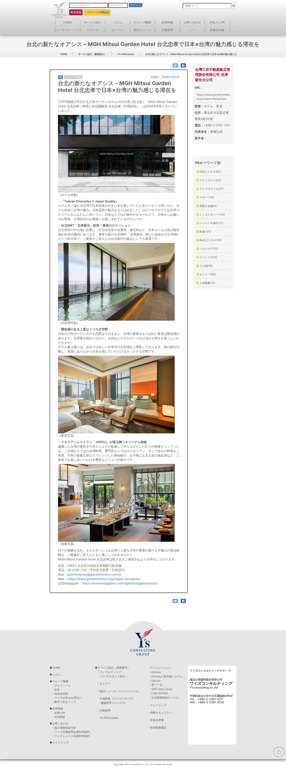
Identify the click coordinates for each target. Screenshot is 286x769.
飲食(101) (205, 231)
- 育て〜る (155, 684)
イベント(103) (208, 257)
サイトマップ (60, 742)
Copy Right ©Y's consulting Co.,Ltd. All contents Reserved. (143, 764)
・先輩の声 (58, 712)
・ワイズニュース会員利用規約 (71, 736)
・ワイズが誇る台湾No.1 (67, 697)
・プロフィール (61, 685)
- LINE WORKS (158, 693)
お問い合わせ (192, 22)
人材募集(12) (207, 282)
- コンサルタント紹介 (112, 676)
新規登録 (75, 12)
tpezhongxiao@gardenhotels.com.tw (94, 574)
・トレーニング (157, 705)
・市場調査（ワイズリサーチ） (116, 698)
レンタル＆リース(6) (212, 214)
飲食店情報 (217, 30)
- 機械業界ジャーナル (112, 702)
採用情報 (167, 22)
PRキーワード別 (207, 163)
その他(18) (206, 265)
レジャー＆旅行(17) (211, 223)
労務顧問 (167, 30)
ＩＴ (192, 30)
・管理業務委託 (157, 727)
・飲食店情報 (155, 720)
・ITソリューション (159, 667)
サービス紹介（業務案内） (92, 54)
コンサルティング (67, 30)
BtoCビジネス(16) (210, 240)
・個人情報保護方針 (64, 727)
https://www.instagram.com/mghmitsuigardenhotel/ (120, 583)
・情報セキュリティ (159, 712)
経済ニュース (142, 30)
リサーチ (92, 30)
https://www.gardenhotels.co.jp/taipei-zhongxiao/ (104, 579)
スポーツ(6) (206, 197)
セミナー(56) (207, 274)
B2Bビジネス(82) (210, 171)
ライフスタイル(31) (211, 188)
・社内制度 (58, 716)
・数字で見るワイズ (64, 701)
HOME (67, 22)
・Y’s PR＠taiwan (107, 717)
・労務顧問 (104, 710)
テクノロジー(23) (210, 180)
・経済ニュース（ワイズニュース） (118, 691)
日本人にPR (217, 22)
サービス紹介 (92, 22)
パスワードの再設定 (97, 12)
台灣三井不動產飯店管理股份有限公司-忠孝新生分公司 (212, 74)
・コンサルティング (109, 672)
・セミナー (104, 683)
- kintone (155, 672)
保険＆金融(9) (208, 205)
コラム (117, 22)
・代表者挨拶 (60, 693)
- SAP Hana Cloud (160, 689)
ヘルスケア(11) (208, 248)
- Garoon (155, 680)
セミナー (117, 30)
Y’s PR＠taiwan (125, 54)
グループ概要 (142, 22)
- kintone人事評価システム (165, 676)
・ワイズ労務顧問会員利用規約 (71, 731)
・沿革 (56, 689)
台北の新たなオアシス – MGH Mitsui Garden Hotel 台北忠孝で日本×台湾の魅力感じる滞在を (194, 54)
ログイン (135, 4)
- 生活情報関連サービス (164, 697)
